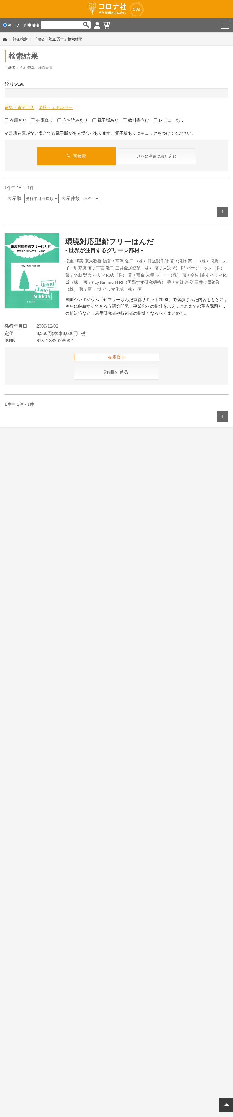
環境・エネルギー (56, 107)
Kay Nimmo (103, 282)
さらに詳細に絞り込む (156, 156)
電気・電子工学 (19, 107)
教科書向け (138, 120)
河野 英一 (187, 261)
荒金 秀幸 (145, 274)
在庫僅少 (44, 120)
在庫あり (18, 120)
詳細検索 (20, 39)
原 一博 (94, 289)
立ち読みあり (75, 120)
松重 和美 (74, 261)
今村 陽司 (199, 274)
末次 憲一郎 (174, 268)
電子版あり (108, 120)
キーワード (17, 25)
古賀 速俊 (184, 282)
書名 (36, 25)
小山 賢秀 (82, 274)
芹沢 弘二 (124, 261)
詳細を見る (116, 371)
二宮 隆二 (105, 268)
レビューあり (171, 120)
